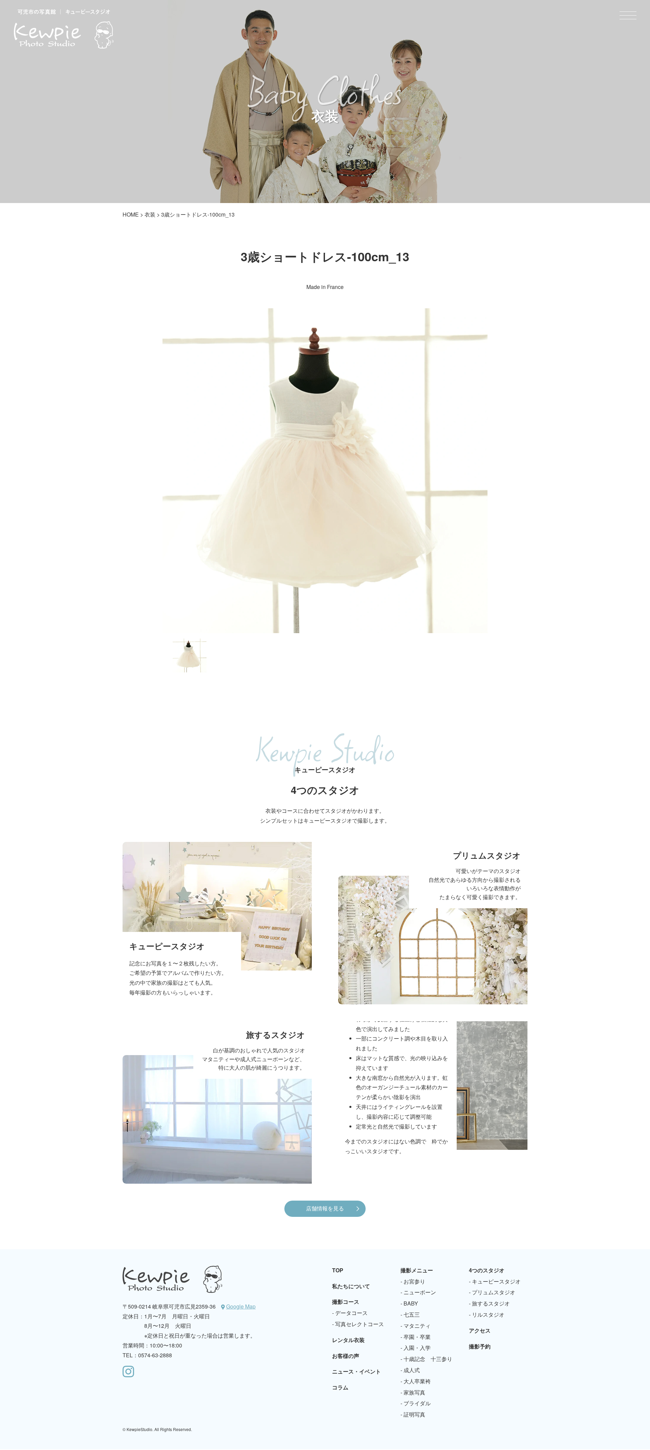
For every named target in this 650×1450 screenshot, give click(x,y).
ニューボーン (420, 1292)
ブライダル (417, 1403)
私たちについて (351, 1286)
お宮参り (414, 1281)
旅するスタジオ (491, 1303)
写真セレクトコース (359, 1324)
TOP (337, 1270)
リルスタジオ (488, 1314)
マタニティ (417, 1326)
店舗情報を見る (325, 1208)
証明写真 (414, 1414)
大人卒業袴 (417, 1381)
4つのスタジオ (486, 1270)
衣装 (150, 214)
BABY (411, 1303)
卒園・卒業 (417, 1337)
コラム (340, 1387)
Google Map (241, 1306)
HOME (131, 214)
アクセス (480, 1330)
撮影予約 (480, 1346)
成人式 (412, 1370)
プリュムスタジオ (493, 1292)
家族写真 (414, 1392)
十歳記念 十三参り (428, 1359)
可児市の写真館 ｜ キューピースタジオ (63, 28)
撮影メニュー (416, 1270)
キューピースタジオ (496, 1281)
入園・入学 (417, 1348)
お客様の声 (345, 1356)
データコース (351, 1313)
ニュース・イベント (356, 1371)
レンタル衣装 (348, 1340)
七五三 (412, 1314)
